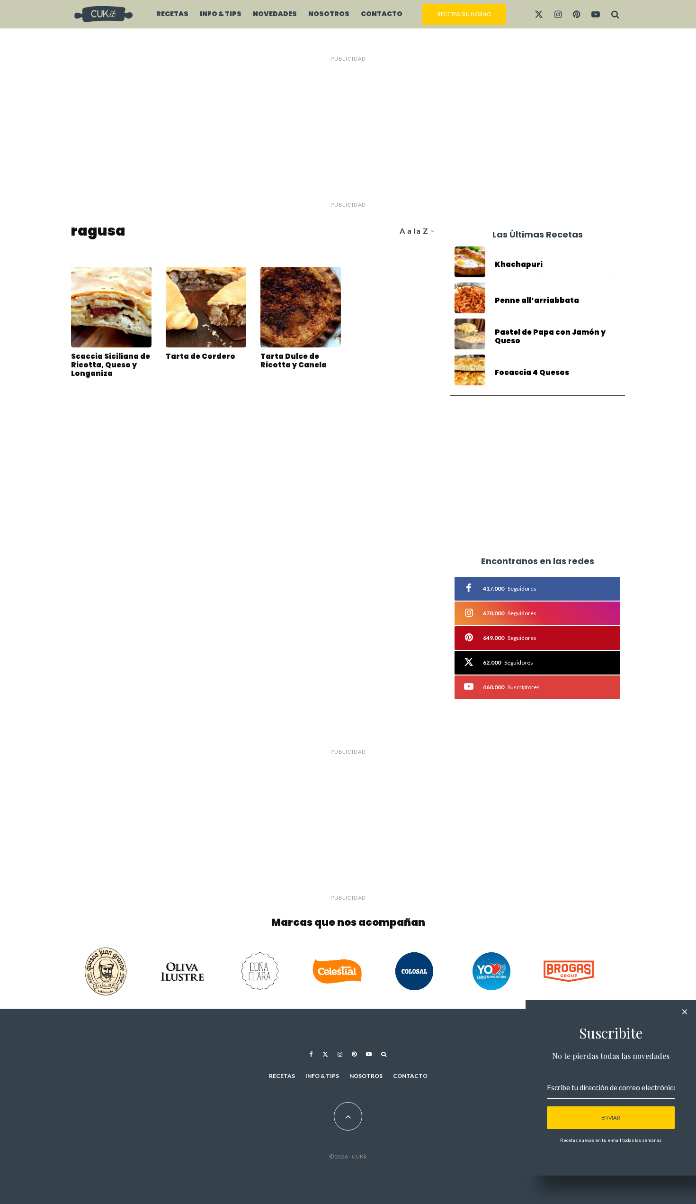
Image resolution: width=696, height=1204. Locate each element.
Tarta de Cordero (200, 356)
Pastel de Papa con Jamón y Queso (550, 336)
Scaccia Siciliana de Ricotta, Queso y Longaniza (110, 365)
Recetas (172, 13)
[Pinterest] (576, 14)
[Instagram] (558, 14)
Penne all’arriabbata (537, 300)
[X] (539, 14)
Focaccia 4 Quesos (532, 372)
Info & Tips (220, 13)
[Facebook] (311, 1054)
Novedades (275, 13)
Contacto (381, 13)
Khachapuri (519, 264)
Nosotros (328, 13)
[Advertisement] (348, 131)
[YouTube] (596, 14)
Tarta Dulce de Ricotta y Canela (293, 360)
